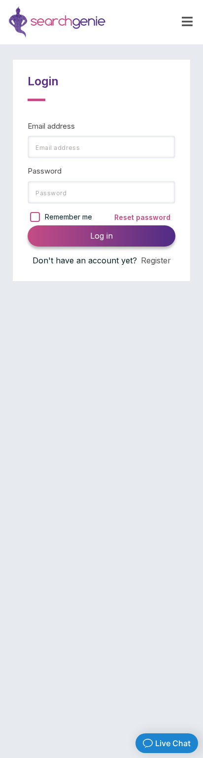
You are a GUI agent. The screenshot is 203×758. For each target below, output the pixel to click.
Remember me (68, 217)
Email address (51, 126)
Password (45, 171)
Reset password (142, 217)
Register (156, 260)
